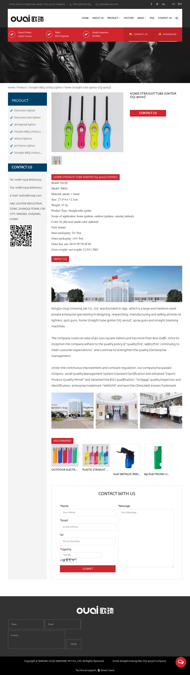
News (141, 18)
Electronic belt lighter (27, 117)
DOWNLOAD (169, 34)
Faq (152, 18)
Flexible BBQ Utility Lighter (30, 131)
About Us (98, 18)
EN (173, 4)
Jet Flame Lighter (24, 146)
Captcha (65, 549)
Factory (129, 18)
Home (85, 18)
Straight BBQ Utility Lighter (46, 87)
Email (64, 520)
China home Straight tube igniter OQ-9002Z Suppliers (37, 4)
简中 (180, 4)
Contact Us (165, 18)
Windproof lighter (25, 124)
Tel (61, 535)
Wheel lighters (23, 139)
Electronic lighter (24, 110)
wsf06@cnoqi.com (30, 195)
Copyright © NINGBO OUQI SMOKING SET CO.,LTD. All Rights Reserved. (64, 661)
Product (113, 18)
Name (64, 506)
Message (124, 506)
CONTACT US (141, 34)
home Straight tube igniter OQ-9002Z (105, 320)
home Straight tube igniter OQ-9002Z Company (139, 661)
